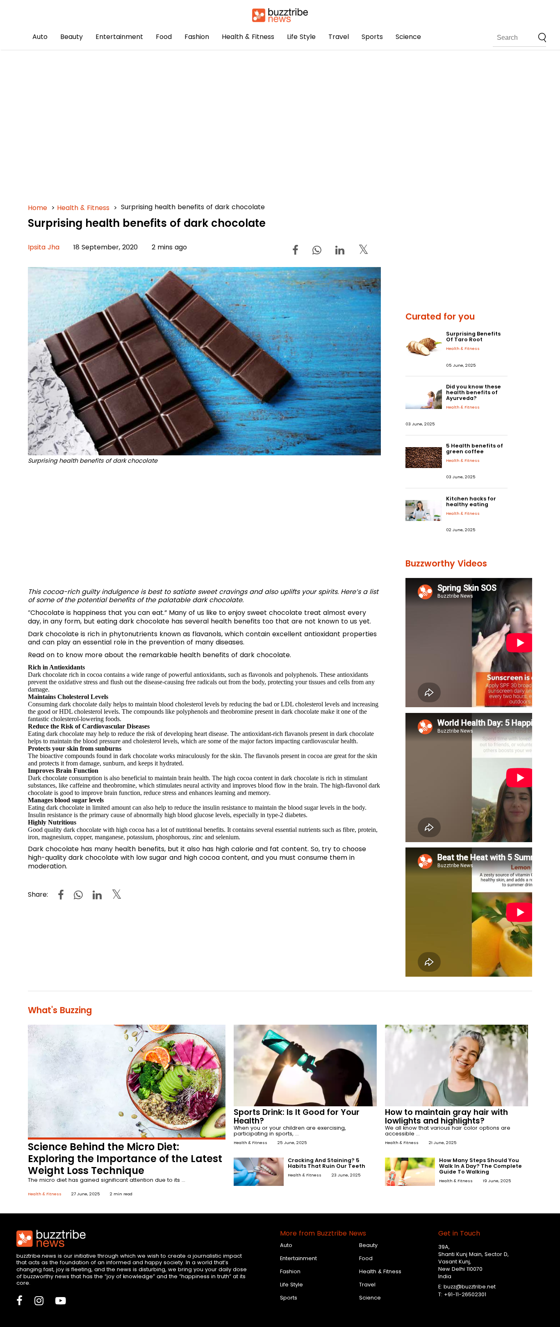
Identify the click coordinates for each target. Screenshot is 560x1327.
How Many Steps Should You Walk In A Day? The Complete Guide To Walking (480, 1166)
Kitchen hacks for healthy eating (471, 501)
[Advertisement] (274, 123)
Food (164, 36)
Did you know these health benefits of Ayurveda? (473, 392)
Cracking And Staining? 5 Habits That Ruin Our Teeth (326, 1163)
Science (408, 36)
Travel (338, 36)
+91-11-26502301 (465, 1294)
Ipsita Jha (43, 247)
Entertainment (119, 36)
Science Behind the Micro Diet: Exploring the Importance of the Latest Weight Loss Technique (125, 1158)
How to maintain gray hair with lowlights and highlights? (446, 1116)
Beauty (71, 36)
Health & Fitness (248, 36)
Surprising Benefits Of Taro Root (473, 336)
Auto (40, 36)
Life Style (301, 36)
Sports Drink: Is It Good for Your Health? (297, 1116)
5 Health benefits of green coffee (474, 448)
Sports (372, 36)
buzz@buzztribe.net (470, 1286)
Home (37, 207)
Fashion (196, 36)
